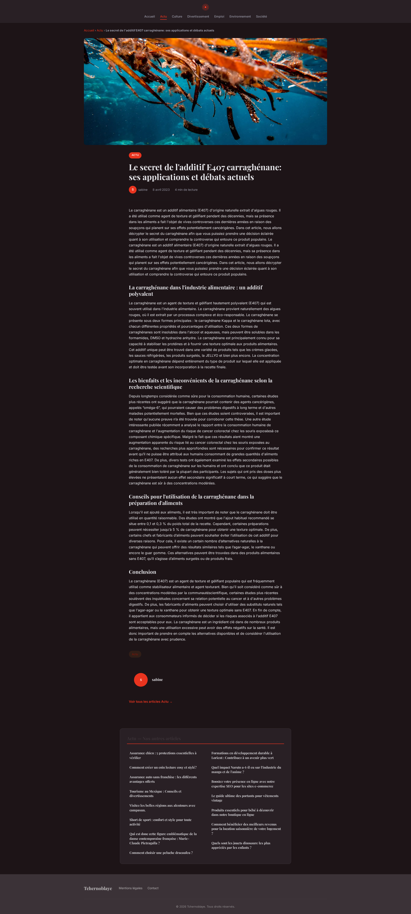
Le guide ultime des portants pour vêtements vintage (244, 798)
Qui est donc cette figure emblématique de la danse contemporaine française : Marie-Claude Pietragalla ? (163, 838)
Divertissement (198, 16)
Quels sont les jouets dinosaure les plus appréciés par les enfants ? (240, 845)
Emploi (219, 16)
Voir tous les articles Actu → (151, 702)
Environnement (240, 16)
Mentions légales (130, 888)
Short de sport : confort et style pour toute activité (161, 822)
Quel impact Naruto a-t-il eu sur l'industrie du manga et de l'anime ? (246, 769)
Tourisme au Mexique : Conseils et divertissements (155, 793)
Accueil (149, 16)
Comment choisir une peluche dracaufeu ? (161, 852)
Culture (177, 16)
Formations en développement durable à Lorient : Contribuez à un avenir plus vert (242, 755)
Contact (153, 888)
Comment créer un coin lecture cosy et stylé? (163, 767)
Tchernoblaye (98, 888)
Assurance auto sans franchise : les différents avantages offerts (163, 779)
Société (261, 16)
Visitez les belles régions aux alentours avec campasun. (162, 807)
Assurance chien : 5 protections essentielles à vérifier (163, 755)
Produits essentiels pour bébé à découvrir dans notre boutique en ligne (242, 812)
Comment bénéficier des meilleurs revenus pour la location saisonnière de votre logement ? (246, 829)
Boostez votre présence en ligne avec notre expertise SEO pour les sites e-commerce (243, 783)
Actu (163, 16)
